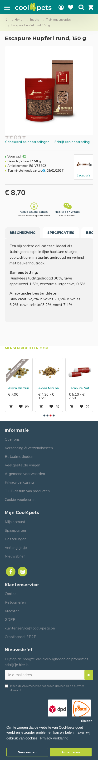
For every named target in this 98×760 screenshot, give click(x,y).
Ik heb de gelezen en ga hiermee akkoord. (47, 688)
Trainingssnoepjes (58, 20)
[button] (44, 415)
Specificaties (60, 232)
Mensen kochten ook (26, 348)
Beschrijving (22, 232)
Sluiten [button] (87, 721)
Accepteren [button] (70, 752)
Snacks (34, 20)
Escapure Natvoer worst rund (80, 388)
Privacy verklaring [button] (54, 738)
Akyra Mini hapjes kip (49, 388)
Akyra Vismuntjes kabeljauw (19, 388)
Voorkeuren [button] (27, 752)
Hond (18, 20)
